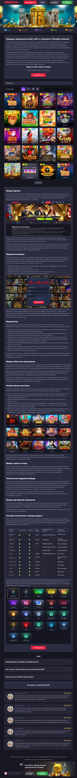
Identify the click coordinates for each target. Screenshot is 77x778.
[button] (2, 16)
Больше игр (38, 182)
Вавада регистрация (38, 75)
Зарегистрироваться (30, 2)
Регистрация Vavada (38, 647)
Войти (42, 2)
